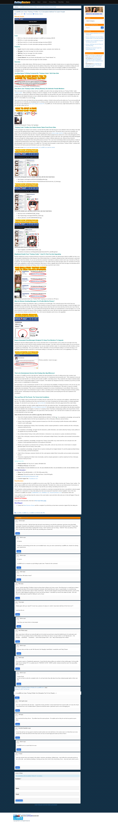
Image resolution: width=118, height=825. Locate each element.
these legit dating (40, 500)
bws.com (47, 492)
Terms (67, 2)
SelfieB (43, 492)
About (38, 2)
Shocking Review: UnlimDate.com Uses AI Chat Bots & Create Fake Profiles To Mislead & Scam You (94, 60)
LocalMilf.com (25, 513)
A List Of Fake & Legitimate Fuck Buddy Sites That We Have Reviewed (94, 56)
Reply (17, 533)
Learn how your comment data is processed (46, 805)
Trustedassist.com (33, 478)
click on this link (41, 403)
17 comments (28, 14)
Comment (18, 779)
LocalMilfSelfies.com (36, 492)
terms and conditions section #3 (38, 407)
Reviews (36, 14)
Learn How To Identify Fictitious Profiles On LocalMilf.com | (29, 687)
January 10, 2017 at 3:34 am (22, 689)
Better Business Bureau (29, 505)
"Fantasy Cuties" (18, 92)
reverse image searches (57, 133)
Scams (41, 14)
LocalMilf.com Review (34, 513)
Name (17, 788)
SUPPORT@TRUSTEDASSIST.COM (29, 476)
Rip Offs (43, 513)
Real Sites (61, 2)
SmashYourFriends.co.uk (56, 492)
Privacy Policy (52, 2)
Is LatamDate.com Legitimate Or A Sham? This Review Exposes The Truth (93, 65)
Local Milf (18, 513)
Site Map (15, 814)
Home (33, 2)
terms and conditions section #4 (36, 103)
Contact (45, 2)
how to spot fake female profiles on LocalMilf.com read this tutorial (39, 147)
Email (17, 794)
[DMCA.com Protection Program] (18, 818)
